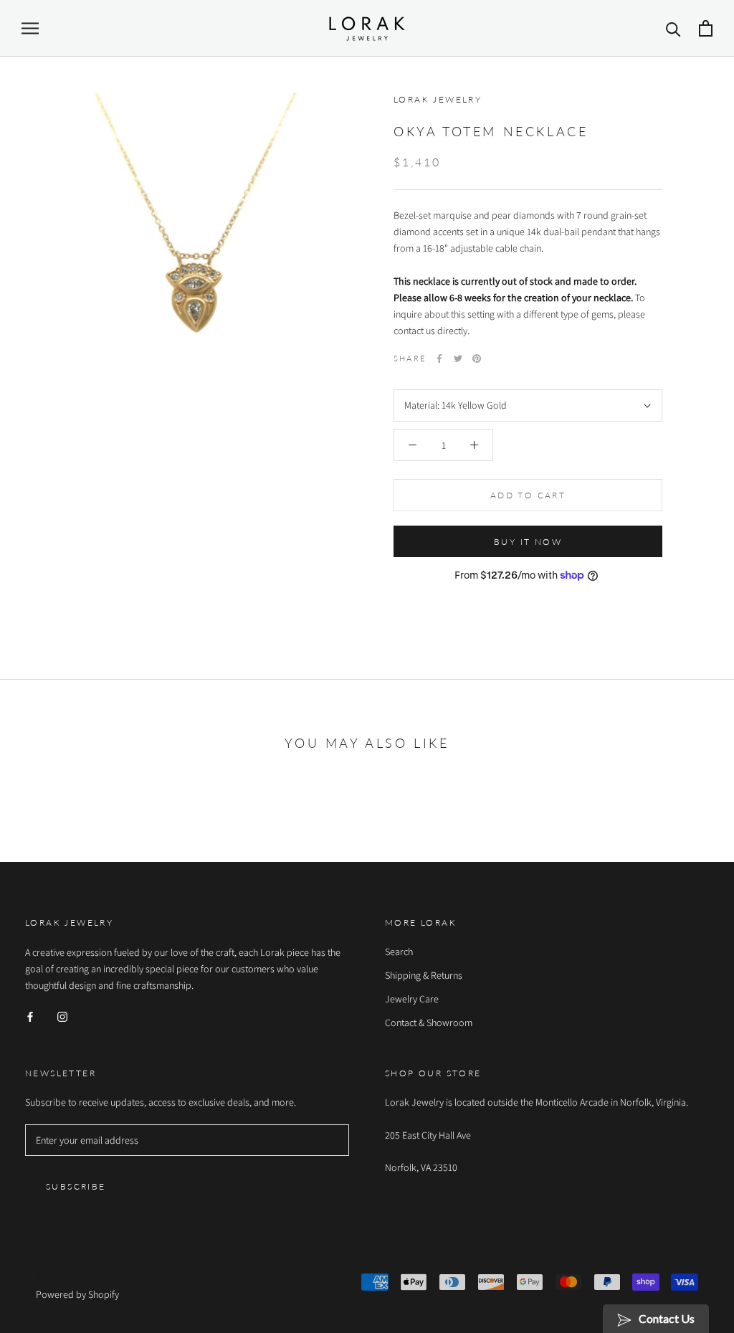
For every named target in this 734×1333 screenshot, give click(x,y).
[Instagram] (62, 1016)
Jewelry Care (412, 998)
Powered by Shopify (77, 1294)
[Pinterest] (476, 358)
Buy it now (528, 541)
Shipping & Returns (423, 975)
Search (399, 951)
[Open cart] (705, 28)
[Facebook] (439, 358)
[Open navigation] (30, 28)
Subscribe (76, 1186)
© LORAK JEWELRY (83, 1275)
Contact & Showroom (428, 1022)
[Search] (673, 28)
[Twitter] (458, 358)
